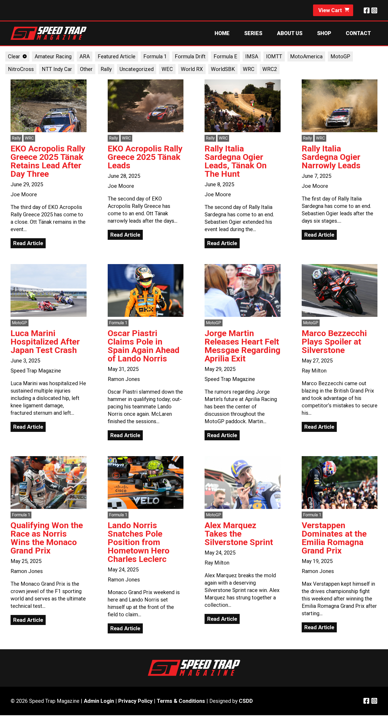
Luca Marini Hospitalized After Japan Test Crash (45, 341)
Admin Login (99, 701)
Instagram (374, 10)
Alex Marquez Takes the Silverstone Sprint (239, 533)
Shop (324, 33)
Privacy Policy (135, 701)
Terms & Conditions (181, 701)
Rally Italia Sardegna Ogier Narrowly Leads (331, 157)
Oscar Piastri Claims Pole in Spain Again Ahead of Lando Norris (143, 346)
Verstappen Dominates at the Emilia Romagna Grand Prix (334, 538)
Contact (358, 33)
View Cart (330, 10)
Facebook (367, 10)
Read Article (28, 243)
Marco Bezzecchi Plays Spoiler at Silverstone (334, 341)
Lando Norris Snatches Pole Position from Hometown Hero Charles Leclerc (138, 542)
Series (253, 33)
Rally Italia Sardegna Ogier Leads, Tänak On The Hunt (236, 161)
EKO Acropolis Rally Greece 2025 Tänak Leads (145, 157)
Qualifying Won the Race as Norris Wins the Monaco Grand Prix (47, 538)
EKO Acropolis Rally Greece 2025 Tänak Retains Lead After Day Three (48, 161)
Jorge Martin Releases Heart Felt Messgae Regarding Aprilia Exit (242, 346)
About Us (289, 33)
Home (222, 33)
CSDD (246, 701)
